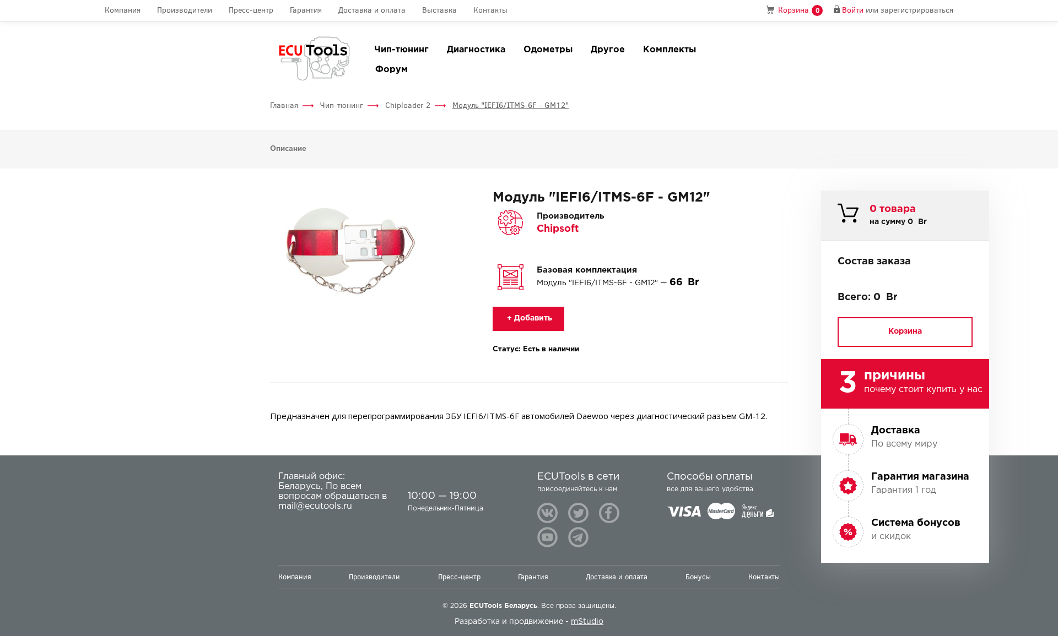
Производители (184, 10)
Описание (288, 149)
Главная (284, 105)
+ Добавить (528, 318)
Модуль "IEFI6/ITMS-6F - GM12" (510, 105)
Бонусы (698, 576)
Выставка (439, 10)
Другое (608, 50)
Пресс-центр (251, 10)
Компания (123, 10)
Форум (391, 70)
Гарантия (306, 10)
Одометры (548, 50)
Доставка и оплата (372, 10)
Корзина (905, 331)
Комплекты (669, 50)
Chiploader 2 (407, 105)
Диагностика (476, 50)
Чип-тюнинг (401, 50)
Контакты (490, 10)
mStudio (587, 621)
